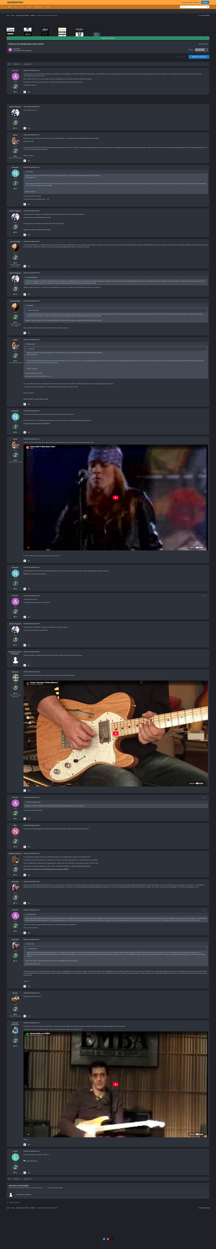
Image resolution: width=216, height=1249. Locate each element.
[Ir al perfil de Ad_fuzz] (10, 50)
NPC (15, 825)
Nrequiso (15, 167)
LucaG (15, 1151)
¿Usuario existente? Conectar (190, 2)
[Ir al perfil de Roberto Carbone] (15, 859)
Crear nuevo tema (181, 56)
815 (16, 1014)
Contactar (108, 1243)
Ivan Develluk (15, 241)
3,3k (16, 903)
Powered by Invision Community (108, 1246)
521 (16, 92)
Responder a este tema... (24, 1194)
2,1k (16, 262)
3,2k (16, 128)
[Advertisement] (37, 22)
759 (16, 1172)
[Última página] (21, 64)
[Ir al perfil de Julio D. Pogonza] (15, 112)
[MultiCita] (25, 92)
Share (191, 49)
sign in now (45, 1187)
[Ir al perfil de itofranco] (15, 678)
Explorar (48, 7)
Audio (21, 7)
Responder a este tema (199, 56)
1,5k (16, 693)
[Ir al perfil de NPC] (15, 831)
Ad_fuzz (17, 48)
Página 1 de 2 (27, 64)
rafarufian (15, 881)
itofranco (15, 672)
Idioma (101, 1243)
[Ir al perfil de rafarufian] (15, 887)
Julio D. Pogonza (15, 107)
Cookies (114, 1243)
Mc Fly (15, 993)
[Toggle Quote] (26, 171)
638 (16, 846)
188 (16, 188)
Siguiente (16, 64)
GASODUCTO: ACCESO (108, 38)
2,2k (16, 874)
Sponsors (28, 7)
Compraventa (38, 7)
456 (16, 1046)
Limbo (15, 135)
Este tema (200, 6)
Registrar (205, 2)
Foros (9, 7)
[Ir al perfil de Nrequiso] (15, 173)
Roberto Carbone (15, 853)
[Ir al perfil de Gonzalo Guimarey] (15, 1030)
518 (16, 156)
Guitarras (29, 50)
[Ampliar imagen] (30, 1160)
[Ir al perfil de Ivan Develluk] (15, 247)
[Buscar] (207, 6)
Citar (29, 92)
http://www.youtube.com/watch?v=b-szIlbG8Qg (37, 423)
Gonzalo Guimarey (15, 1024)
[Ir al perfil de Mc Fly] (15, 999)
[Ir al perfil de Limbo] (15, 141)
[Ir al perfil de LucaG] (15, 1157)
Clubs (15, 7)
